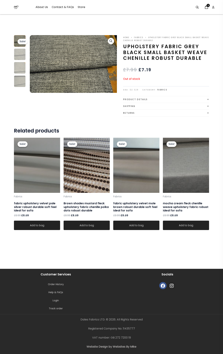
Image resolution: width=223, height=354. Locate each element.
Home (126, 37)
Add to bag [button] (37, 225)
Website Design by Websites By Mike (111, 347)
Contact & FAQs (63, 7)
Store (81, 7)
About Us (42, 7)
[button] (111, 41)
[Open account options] (213, 7)
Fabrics (138, 37)
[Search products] (197, 7)
